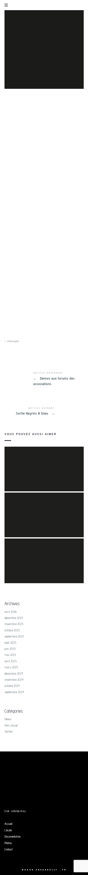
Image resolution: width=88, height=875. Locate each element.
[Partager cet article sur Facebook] (9, 348)
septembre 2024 (14, 692)
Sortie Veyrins (44, 509)
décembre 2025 (14, 618)
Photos (8, 843)
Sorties (9, 731)
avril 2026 (11, 612)
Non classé (11, 725)
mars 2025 (11, 667)
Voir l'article (44, 472)
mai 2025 (10, 655)
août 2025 (10, 643)
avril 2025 (11, 661)
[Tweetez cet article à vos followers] (18, 348)
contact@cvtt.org (18, 811)
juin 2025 (10, 649)
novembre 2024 (14, 680)
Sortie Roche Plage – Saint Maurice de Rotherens (44, 555)
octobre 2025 (12, 630)
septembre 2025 (14, 636)
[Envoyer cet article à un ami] (38, 348)
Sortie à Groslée (44, 463)
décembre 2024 (14, 673)
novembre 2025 (14, 624)
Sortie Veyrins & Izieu (44, 411)
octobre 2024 (12, 686)
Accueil (8, 823)
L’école (8, 830)
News (8, 719)
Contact (9, 849)
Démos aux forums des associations (44, 379)
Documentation (12, 836)
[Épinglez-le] (28, 348)
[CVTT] (43, 5)
